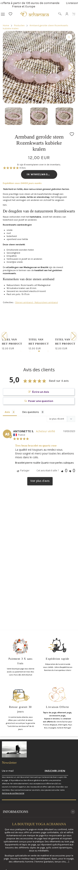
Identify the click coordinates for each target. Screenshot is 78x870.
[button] (39, 97)
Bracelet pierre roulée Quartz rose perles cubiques (44, 462)
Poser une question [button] (40, 401)
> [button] (40, 481)
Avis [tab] (7, 412)
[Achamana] (34, 14)
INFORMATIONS (15, 812)
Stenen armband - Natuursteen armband (36, 302)
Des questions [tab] (30, 412)
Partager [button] (25, 470)
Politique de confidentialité (13, 793)
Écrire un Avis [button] (40, 392)
